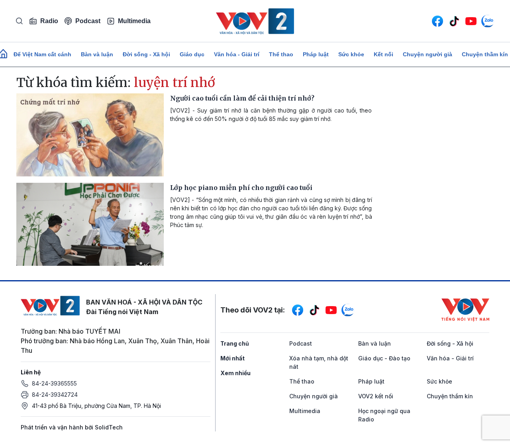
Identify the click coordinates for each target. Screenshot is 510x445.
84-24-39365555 (54, 383)
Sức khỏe (351, 54)
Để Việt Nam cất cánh (42, 54)
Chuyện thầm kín (450, 396)
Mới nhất (232, 358)
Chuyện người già (427, 54)
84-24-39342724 (55, 394)
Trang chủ (234, 343)
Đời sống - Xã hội (146, 54)
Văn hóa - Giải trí (236, 54)
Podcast (87, 21)
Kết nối (383, 54)
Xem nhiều (235, 373)
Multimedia (134, 21)
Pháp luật (316, 54)
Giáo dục (192, 54)
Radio (49, 21)
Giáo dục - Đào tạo (384, 358)
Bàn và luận (97, 54)
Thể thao (281, 54)
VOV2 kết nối (375, 396)
